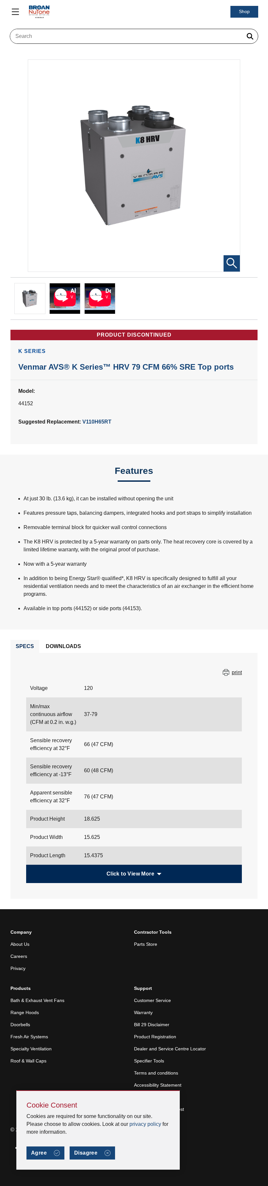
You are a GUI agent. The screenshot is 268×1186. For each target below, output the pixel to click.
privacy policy (145, 1124)
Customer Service (152, 1000)
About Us (19, 944)
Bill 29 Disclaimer (151, 1024)
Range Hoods (24, 1012)
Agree (39, 1153)
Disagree (85, 1153)
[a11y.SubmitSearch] (250, 36)
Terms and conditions (156, 1073)
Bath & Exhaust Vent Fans (37, 1000)
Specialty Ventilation (31, 1048)
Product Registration (155, 1036)
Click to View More (130, 874)
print (237, 672)
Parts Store (145, 944)
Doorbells (20, 1024)
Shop (244, 11)
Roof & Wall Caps (28, 1060)
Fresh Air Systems (29, 1036)
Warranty (143, 1012)
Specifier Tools (149, 1060)
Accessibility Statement (157, 1085)
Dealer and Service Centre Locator (170, 1048)
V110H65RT (96, 422)
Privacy (17, 968)
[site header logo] (39, 12)
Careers (18, 956)
